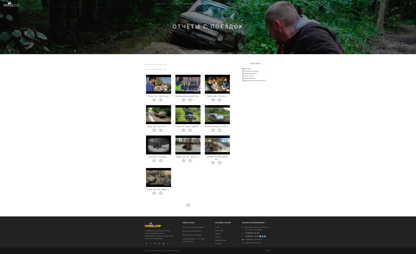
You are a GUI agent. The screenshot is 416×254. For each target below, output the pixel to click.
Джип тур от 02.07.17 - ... (158, 126)
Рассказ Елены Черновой (192, 235)
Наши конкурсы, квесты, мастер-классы (255, 80)
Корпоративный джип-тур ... (188, 96)
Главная (196, 50)
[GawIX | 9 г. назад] (217, 84)
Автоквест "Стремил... (158, 157)
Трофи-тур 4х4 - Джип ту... (188, 157)
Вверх (268, 250)
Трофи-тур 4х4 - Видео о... (158, 189)
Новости (218, 234)
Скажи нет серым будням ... (187, 126)
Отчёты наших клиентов (250, 73)
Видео (204, 50)
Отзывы (218, 237)
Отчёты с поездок (216, 50)
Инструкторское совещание (193, 227)
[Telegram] (265, 236)
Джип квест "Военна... (217, 96)
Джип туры (219, 230)
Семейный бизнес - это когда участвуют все (193, 240)
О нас (217, 227)
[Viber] (263, 236)
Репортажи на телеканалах (251, 71)
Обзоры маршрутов (249, 78)
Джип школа (247, 68)
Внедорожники (220, 240)
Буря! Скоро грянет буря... (192, 231)
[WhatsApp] (260, 236)
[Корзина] (410, 4)
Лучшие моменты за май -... (217, 126)
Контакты (218, 243)
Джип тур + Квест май (158, 96)
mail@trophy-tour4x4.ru (253, 239)
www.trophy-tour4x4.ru (253, 243)
